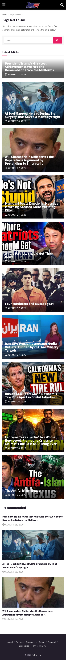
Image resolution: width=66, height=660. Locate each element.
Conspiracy (30, 642)
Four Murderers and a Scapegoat (29, 303)
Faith (34, 646)
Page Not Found (16, 14)
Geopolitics (24, 646)
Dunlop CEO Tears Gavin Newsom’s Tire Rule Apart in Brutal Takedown (31, 395)
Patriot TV (36, 654)
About (10, 642)
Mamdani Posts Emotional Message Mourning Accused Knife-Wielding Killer (31, 206)
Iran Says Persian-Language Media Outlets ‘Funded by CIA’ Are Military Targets (31, 346)
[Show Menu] (3, 5)
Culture (42, 642)
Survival (42, 646)
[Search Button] (62, 5)
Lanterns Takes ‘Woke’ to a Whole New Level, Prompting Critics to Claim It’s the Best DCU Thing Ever (30, 440)
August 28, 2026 (16, 74)
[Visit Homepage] (33, 5)
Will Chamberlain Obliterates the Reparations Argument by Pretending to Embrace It (29, 160)
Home (4, 14)
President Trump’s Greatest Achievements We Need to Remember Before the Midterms (29, 66)
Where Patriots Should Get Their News (29, 255)
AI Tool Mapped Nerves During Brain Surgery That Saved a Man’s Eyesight (32, 115)
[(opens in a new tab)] (33, 150)
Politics (19, 642)
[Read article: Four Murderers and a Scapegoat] (33, 290)
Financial (52, 642)
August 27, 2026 (16, 168)
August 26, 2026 (16, 401)
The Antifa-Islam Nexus (22, 490)
